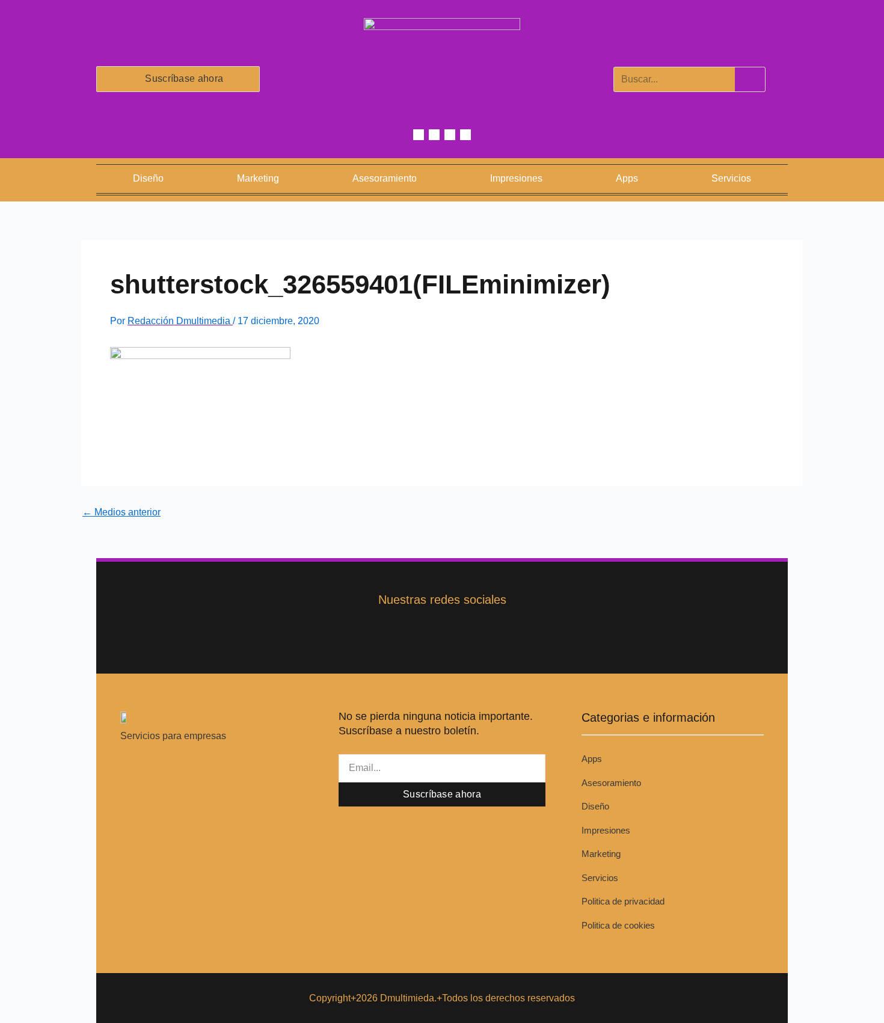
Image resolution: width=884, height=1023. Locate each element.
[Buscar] (750, 79)
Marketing (258, 178)
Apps (627, 178)
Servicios (731, 178)
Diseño (148, 178)
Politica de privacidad (623, 901)
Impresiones (516, 178)
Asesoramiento (384, 178)
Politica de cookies (618, 925)
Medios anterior (121, 512)
